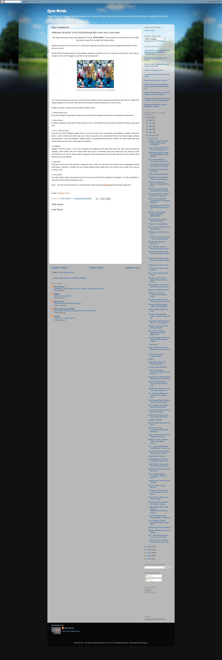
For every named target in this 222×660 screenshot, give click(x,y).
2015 (149, 547)
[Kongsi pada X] (105, 199)
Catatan (150, 576)
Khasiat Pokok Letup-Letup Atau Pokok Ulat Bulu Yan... (159, 465)
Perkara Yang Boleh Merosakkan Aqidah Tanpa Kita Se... (159, 372)
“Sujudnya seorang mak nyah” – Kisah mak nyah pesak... (159, 238)
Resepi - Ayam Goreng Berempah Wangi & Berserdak (157, 65)
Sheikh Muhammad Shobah (158, 174)
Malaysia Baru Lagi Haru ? (63, 296)
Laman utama (96, 267)
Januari (152, 138)
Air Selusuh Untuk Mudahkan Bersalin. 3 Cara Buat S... (159, 322)
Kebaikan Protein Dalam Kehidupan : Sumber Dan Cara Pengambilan (158, 99)
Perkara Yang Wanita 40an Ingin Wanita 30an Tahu (158, 416)
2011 (149, 559)
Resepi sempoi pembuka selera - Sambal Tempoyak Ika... (159, 316)
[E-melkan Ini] (101, 199)
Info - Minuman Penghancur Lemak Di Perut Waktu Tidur (158, 395)
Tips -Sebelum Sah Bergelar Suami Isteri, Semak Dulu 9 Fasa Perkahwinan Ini (157, 52)
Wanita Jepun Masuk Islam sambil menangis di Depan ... (159, 253)
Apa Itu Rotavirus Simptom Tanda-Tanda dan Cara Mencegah (157, 93)
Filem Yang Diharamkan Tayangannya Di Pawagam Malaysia (159, 200)
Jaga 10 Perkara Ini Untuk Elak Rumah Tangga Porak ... (159, 349)
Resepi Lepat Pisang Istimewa (159, 527)
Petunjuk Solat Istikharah (157, 367)
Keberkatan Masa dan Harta (158, 290)
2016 (149, 117)
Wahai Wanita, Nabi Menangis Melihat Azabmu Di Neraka (159, 378)
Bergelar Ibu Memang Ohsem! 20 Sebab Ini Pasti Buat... (159, 184)
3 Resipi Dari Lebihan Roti (158, 265)
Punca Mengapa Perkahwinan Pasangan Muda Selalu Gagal (159, 339)
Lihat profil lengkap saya (71, 631)
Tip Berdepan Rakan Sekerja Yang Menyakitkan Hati (159, 401)
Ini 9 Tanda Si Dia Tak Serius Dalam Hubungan (159, 411)
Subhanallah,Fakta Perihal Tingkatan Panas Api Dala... (159, 460)
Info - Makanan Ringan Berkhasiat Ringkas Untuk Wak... (158, 522)
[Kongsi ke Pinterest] (110, 199)
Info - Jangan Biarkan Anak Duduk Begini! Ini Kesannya (159, 447)
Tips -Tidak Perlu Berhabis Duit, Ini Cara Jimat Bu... (158, 536)
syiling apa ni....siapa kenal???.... (65, 318)
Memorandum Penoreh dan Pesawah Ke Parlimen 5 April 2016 (75, 311)
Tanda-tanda (153, 344)
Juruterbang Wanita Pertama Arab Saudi (67, 303)
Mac (151, 132)
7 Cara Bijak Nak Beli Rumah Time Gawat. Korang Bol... (159, 165)
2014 (149, 550)
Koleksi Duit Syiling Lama (154, 70)
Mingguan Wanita (64, 193)
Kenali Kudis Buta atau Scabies (156, 80)
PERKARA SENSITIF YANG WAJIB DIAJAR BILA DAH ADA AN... (158, 154)
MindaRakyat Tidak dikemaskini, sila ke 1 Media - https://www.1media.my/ (79, 288)
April (151, 129)
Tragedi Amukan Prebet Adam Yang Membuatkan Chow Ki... (159, 207)
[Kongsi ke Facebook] (107, 199)
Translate (161, 41)
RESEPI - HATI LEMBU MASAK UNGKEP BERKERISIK (156, 214)
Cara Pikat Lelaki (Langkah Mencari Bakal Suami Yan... (159, 541)
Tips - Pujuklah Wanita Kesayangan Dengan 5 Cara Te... (157, 475)
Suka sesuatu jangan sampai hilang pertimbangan (159, 435)
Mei (150, 126)
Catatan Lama (132, 267)
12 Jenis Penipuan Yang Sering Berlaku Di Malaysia (159, 516)
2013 (149, 553)
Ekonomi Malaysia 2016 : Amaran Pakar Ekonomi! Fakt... (158, 383)
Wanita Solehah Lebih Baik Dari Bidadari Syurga (158, 503)
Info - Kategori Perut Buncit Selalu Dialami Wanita (158, 406)
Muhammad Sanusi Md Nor (64, 309)
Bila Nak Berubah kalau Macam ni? (157, 242)
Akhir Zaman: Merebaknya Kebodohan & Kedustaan (158, 190)
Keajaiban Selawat (155, 420)
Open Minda (56, 11)
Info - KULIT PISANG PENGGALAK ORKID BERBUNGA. (157, 332)
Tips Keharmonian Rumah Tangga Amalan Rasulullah (159, 300)
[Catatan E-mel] (97, 198)
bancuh (57, 316)
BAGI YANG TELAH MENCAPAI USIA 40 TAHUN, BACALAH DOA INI (156, 86)
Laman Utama (150, 30)
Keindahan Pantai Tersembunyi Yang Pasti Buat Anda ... (158, 429)
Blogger (145, 643)
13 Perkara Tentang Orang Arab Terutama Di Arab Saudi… (158, 492)
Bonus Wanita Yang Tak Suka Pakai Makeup (159, 228)
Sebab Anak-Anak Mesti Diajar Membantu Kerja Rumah (157, 280)
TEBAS (56, 294)
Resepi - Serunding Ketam (158, 224)
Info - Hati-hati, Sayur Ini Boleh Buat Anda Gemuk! (158, 247)
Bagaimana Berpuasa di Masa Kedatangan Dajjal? (156, 105)
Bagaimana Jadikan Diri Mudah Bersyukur (157, 363)
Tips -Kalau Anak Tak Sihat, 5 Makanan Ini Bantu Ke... (159, 195)
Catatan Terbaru (59, 267)
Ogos (151, 120)
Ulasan (150, 580)
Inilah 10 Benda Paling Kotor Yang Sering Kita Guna (158, 148)
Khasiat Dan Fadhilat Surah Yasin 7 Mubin (158, 498)
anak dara (106, 185)
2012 (149, 556)
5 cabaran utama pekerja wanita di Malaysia (157, 220)
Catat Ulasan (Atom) (66, 272)
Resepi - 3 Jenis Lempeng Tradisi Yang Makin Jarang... (158, 441)
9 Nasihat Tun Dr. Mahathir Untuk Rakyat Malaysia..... (158, 178)
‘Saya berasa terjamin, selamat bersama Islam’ (158, 160)
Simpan (151, 359)
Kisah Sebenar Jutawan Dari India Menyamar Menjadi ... (159, 285)
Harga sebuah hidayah (156, 456)
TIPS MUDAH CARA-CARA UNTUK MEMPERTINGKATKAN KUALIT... (158, 510)
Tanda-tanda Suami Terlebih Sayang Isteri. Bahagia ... (158, 452)
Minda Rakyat (59, 287)
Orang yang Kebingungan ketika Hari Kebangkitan (158, 305)
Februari (152, 135)
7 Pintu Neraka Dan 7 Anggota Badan (156, 355)
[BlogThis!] (103, 199)
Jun (150, 123)
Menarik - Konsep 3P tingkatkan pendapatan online (157, 294)
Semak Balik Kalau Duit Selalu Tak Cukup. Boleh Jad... (159, 389)
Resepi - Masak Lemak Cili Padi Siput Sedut (158, 327)
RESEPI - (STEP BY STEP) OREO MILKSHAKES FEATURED (158, 143)
